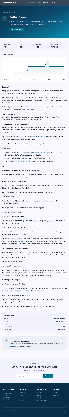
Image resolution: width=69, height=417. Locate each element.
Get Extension (15, 29)
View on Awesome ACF (25, 346)
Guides (39, 2)
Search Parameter (14, 223)
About (55, 392)
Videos (53, 2)
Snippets (45, 2)
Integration (39, 398)
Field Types (40, 392)
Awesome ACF (9, 2)
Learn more (13, 346)
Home (4, 12)
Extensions (31, 2)
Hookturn (56, 395)
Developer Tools (41, 400)
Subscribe (48, 376)
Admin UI (39, 395)
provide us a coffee (36, 136)
